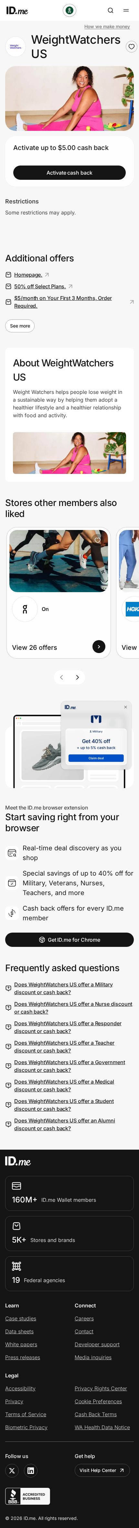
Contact (84, 1331)
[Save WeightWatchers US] (131, 46)
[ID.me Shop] (21, 10)
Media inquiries (93, 1357)
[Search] (110, 10)
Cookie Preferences (98, 1401)
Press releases (22, 1357)
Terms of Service (25, 1414)
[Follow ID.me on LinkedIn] (30, 1470)
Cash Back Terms (96, 1414)
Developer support (97, 1344)
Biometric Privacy (26, 1427)
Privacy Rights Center (101, 1388)
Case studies (20, 1318)
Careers (84, 1318)
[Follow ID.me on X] (12, 1470)
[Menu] (126, 10)
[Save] (97, 540)
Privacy (14, 1401)
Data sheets (19, 1331)
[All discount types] (69, 10)
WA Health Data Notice (102, 1427)
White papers (21, 1344)
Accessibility (20, 1388)
